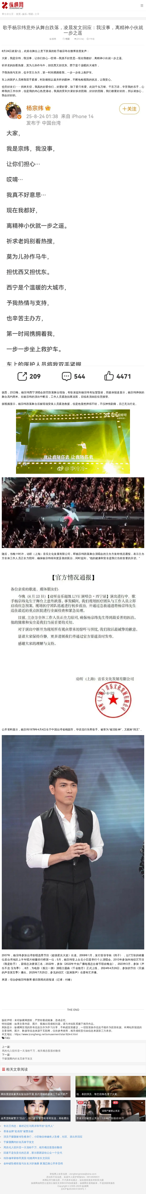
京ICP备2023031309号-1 (73, 1188)
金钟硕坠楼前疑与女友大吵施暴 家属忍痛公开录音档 (33, 1163)
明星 (30, 14)
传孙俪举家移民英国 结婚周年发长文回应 (27, 1158)
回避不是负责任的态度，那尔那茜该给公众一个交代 (33, 1152)
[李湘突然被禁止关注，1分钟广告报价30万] (110, 1110)
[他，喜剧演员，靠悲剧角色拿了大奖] (110, 1086)
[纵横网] (73, 5)
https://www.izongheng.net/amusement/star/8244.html (46, 1034)
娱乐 (24, 14)
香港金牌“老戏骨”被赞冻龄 (18, 1131)
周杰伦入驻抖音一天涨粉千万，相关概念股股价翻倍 (31, 1050)
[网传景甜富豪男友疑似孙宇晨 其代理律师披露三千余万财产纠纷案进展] (35, 1086)
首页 (18, 14)
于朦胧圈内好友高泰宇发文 (17, 1058)
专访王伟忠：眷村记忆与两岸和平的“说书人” (29, 1126)
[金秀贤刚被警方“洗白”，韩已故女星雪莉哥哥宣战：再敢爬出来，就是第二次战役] (35, 1110)
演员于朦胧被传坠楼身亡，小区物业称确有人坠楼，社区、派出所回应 (43, 1136)
